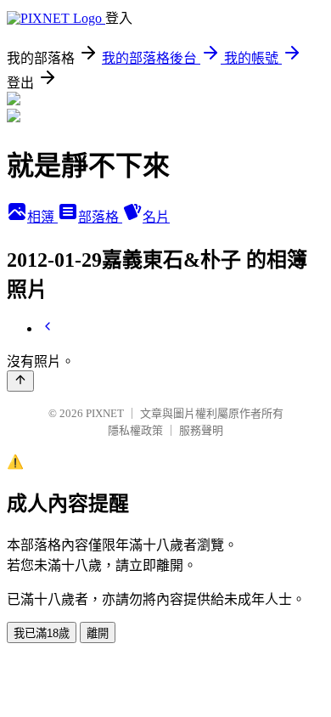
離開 (98, 633)
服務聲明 (201, 430)
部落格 (100, 217)
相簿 (42, 217)
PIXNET (105, 413)
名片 (156, 217)
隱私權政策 (135, 430)
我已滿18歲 (42, 633)
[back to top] (20, 381)
